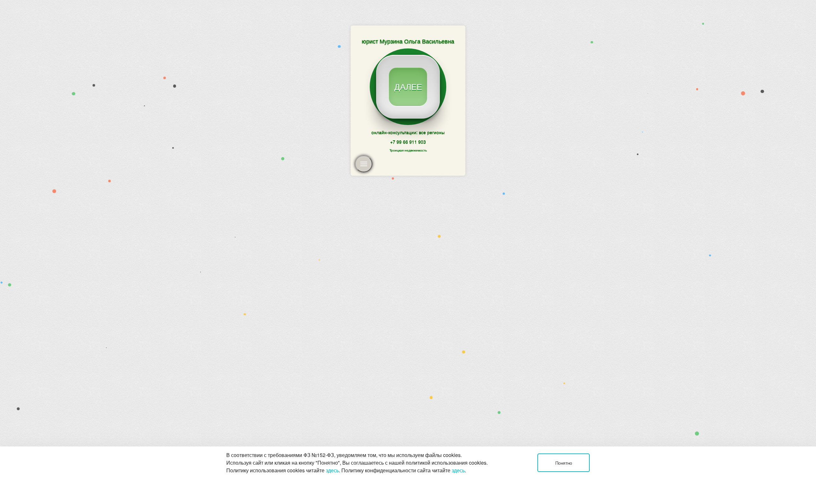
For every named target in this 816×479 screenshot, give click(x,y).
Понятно (563, 463)
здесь (332, 470)
